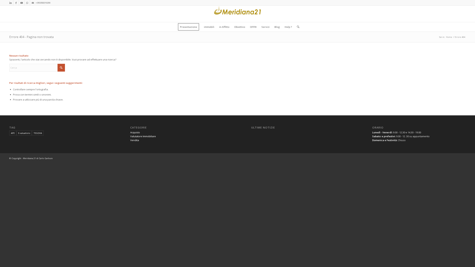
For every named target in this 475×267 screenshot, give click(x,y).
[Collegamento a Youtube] (21, 3)
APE (13, 133)
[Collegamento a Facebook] (16, 3)
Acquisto (135, 132)
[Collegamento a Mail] (33, 3)
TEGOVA (38, 133)
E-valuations (24, 133)
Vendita (134, 140)
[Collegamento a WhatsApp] (27, 3)
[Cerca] (296, 27)
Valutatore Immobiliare (143, 136)
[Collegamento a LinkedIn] (10, 3)
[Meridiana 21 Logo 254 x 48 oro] (237, 14)
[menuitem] (189, 27)
